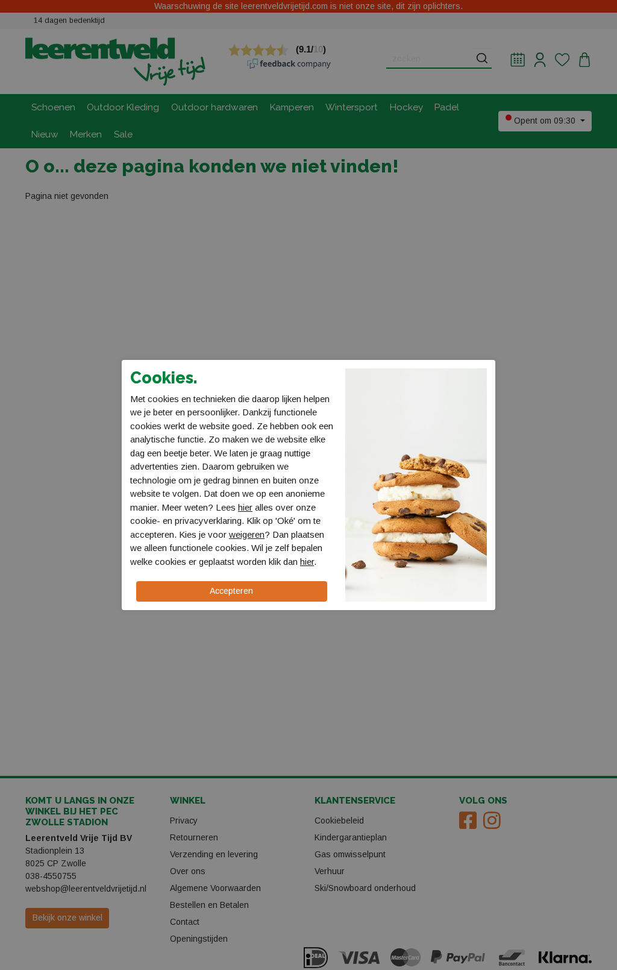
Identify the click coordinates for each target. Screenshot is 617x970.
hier (245, 507)
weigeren (247, 534)
